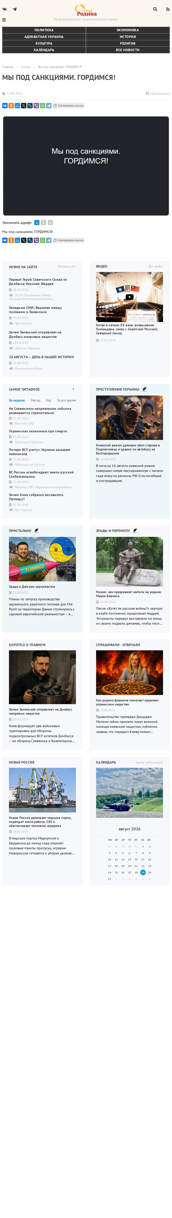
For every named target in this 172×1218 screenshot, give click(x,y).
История (128, 36)
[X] (23, 105)
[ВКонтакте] (5, 105)
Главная (7, 67)
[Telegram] (49, 105)
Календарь (44, 50)
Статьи (25, 67)
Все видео (156, 266)
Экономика (128, 30)
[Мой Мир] (17, 105)
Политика (44, 30)
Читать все (67, 266)
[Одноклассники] (11, 105)
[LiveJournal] (30, 105)
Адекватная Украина (44, 36)
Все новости (128, 50)
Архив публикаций (149, 762)
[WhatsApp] (42, 105)
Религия (127, 43)
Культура (44, 43)
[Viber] (36, 105)
